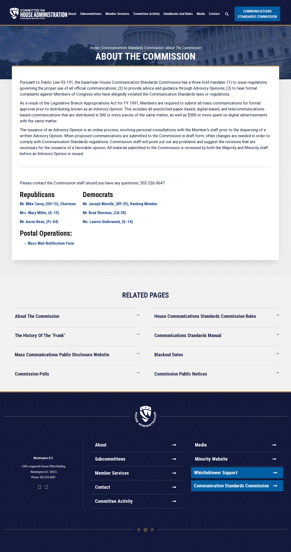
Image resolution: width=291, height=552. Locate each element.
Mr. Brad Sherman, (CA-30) (104, 212)
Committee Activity (114, 501)
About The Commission (183, 47)
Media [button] (201, 14)
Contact (102, 487)
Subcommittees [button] (91, 14)
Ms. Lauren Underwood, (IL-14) (108, 221)
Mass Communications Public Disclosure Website (62, 354)
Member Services (112, 473)
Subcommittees (110, 459)
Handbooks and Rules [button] (178, 14)
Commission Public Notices (180, 374)
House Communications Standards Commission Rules (205, 316)
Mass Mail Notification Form (51, 243)
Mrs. (39, 212)
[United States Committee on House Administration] (38, 13)
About (101, 445)
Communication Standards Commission (231, 486)
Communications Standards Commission (257, 14)
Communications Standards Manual (187, 335)
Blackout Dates (168, 354)
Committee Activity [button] (146, 14)
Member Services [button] (117, 14)
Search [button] (227, 14)
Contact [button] (214, 14)
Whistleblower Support (216, 472)
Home (94, 47)
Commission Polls (32, 374)
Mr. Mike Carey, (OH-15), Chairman (48, 203)
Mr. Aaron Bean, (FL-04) (39, 221)
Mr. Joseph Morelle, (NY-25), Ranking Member (120, 203)
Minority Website (211, 459)
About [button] (72, 14)
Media (201, 445)
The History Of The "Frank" (40, 335)
